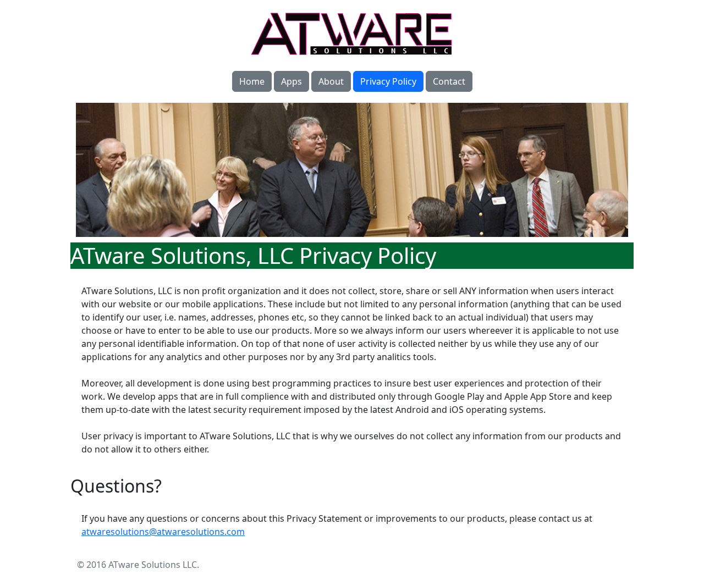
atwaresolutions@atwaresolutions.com (163, 532)
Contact (449, 81)
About (331, 81)
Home (252, 81)
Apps (291, 81)
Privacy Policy (388, 81)
